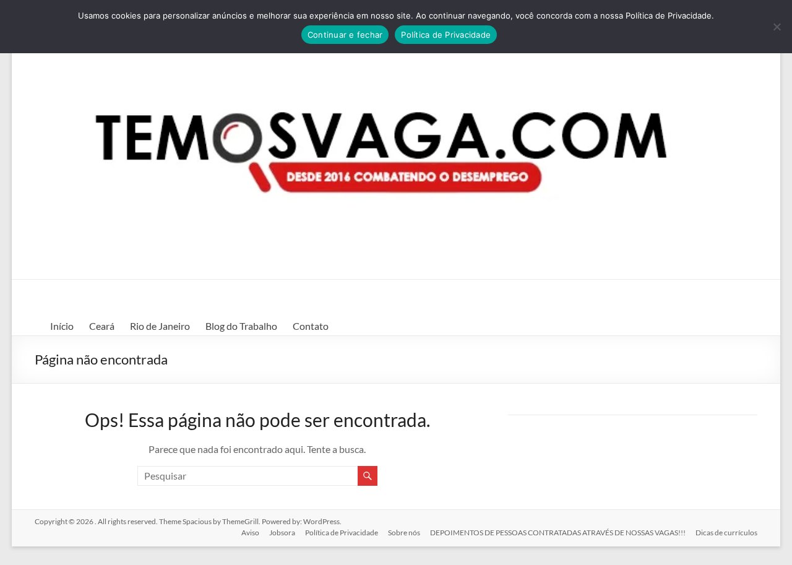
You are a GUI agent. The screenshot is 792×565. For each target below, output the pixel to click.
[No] (776, 26)
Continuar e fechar (345, 35)
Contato (311, 326)
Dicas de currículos (726, 532)
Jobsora (282, 532)
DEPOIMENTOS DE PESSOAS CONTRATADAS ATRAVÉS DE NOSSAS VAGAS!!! (558, 532)
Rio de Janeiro (160, 326)
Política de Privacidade (341, 532)
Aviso (250, 532)
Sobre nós (404, 532)
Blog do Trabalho (241, 326)
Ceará (101, 326)
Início (62, 326)
